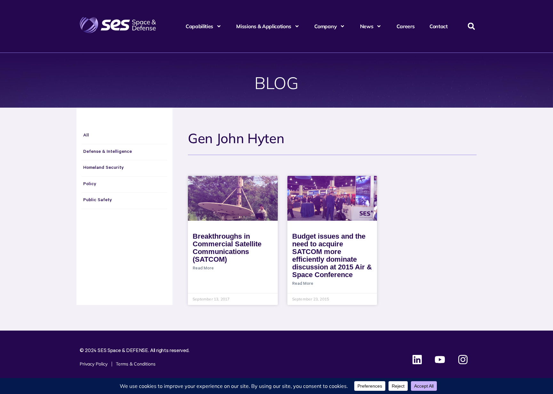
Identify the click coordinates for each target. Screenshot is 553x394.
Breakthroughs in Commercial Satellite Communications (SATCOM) (227, 247)
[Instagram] (462, 359)
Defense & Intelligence (107, 152)
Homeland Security (103, 168)
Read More (203, 268)
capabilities (199, 26)
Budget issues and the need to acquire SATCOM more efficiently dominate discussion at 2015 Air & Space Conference (332, 255)
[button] (471, 26)
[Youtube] (440, 359)
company (325, 26)
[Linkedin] (417, 359)
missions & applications (263, 26)
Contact (438, 26)
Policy (89, 184)
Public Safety (97, 200)
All (86, 135)
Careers (406, 26)
